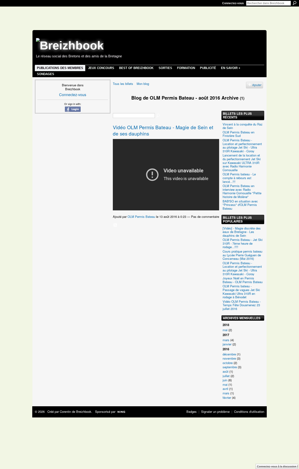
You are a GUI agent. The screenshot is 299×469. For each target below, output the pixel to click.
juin (225, 380)
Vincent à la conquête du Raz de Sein (243, 126)
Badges (191, 411)
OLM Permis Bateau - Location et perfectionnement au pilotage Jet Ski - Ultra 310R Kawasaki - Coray (242, 145)
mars (226, 340)
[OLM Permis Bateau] (119, 106)
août (225, 371)
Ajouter (256, 85)
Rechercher (294, 3)
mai (225, 330)
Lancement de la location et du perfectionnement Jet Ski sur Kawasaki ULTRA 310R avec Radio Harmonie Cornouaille (242, 162)
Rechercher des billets (158, 116)
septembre (230, 367)
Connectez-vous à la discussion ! (277, 466)
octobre (228, 363)
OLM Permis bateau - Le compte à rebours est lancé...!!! (239, 178)
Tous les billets (123, 83)
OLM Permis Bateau (141, 216)
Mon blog (143, 83)
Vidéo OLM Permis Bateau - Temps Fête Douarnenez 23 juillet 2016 (242, 305)
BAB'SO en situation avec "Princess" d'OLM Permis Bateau (240, 205)
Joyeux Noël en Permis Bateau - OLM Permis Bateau (243, 280)
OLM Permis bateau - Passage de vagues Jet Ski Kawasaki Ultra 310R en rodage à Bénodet (241, 291)
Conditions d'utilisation (249, 411)
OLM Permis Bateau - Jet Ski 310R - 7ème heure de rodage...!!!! (243, 243)
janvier (227, 344)
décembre (229, 354)
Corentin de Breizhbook (75, 411)
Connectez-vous (233, 3)
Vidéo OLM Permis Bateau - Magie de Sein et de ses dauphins (163, 130)
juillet (226, 376)
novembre (229, 358)
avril (225, 388)
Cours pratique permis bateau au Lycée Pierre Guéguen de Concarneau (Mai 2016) (242, 255)
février (227, 397)
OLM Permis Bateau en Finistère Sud (238, 134)
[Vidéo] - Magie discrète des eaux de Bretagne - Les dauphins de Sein (242, 232)
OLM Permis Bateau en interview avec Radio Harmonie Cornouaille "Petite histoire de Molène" (242, 191)
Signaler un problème (215, 411)
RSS (115, 225)
